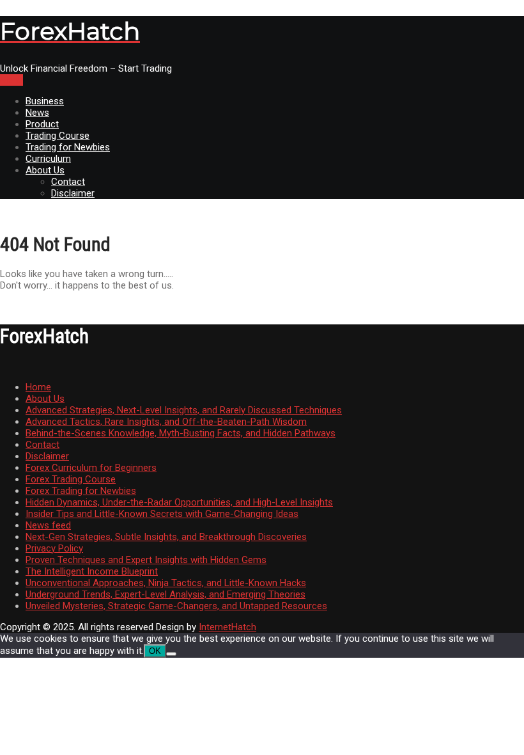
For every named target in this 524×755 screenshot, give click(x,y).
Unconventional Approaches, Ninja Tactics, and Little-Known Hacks (166, 583)
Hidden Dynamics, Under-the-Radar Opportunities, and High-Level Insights (179, 502)
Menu (11, 80)
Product (42, 124)
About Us (45, 170)
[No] (171, 654)
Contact (68, 181)
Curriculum (48, 158)
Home (38, 387)
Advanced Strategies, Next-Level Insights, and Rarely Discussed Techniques (184, 410)
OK (155, 651)
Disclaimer (73, 193)
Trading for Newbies (68, 147)
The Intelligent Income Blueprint (92, 571)
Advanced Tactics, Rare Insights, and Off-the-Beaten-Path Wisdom (166, 421)
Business (45, 101)
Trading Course (57, 135)
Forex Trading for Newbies (81, 491)
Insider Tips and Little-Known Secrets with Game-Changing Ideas (162, 514)
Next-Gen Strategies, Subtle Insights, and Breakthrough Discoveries (166, 537)
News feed (48, 525)
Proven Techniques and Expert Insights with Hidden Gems (146, 560)
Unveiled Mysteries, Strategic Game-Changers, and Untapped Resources (176, 606)
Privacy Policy (54, 548)
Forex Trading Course (71, 479)
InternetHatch (227, 627)
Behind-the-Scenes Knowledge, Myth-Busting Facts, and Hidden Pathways (180, 433)
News (37, 112)
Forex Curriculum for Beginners (91, 467)
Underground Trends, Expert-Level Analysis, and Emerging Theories (165, 594)
